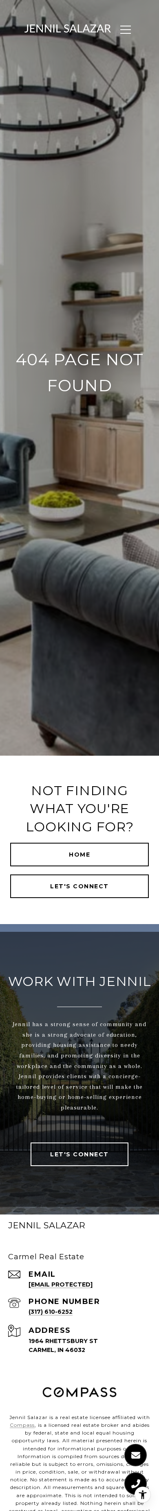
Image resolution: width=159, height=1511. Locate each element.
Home (79, 854)
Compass (22, 1425)
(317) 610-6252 (51, 1311)
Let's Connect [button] (79, 886)
